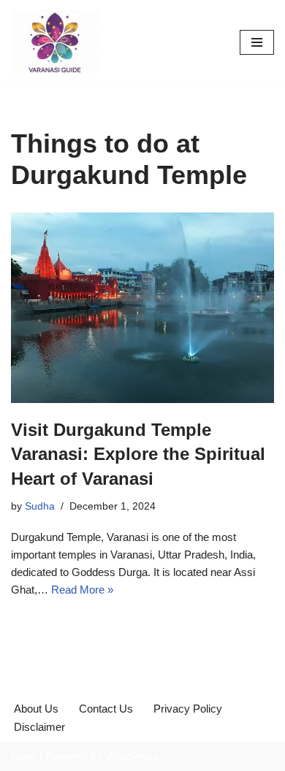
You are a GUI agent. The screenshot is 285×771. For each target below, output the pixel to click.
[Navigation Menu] (257, 42)
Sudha (40, 506)
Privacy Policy (187, 708)
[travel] (55, 42)
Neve (24, 756)
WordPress (132, 756)
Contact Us (106, 708)
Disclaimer (39, 727)
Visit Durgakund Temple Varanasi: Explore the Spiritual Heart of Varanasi (138, 454)
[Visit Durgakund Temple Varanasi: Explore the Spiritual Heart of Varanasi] (142, 307)
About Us (36, 708)
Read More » (82, 589)
